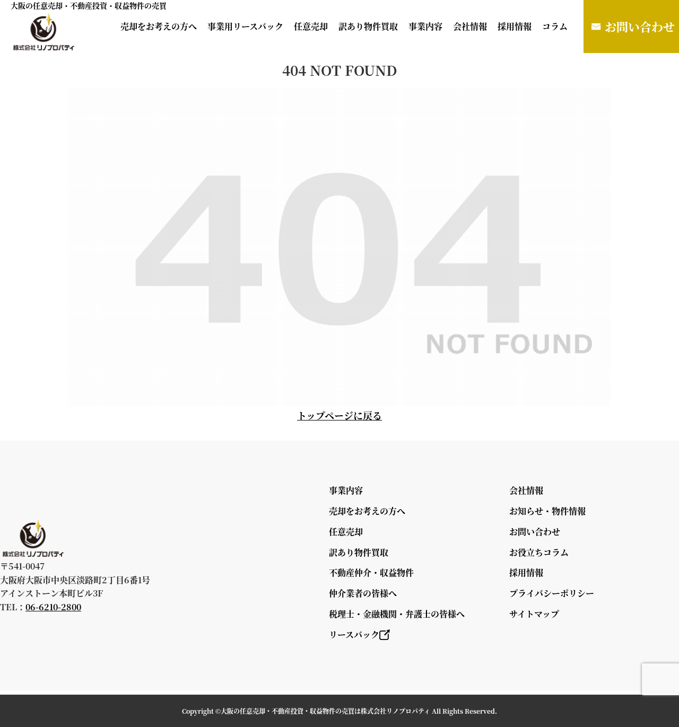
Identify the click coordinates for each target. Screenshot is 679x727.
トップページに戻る (339, 415)
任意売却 (311, 26)
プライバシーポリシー (551, 593)
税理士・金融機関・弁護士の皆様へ (397, 614)
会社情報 (470, 26)
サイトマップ (534, 614)
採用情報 (515, 26)
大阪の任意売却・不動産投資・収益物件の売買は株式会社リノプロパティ (325, 710)
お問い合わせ (640, 26)
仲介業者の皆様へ (363, 593)
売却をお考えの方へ (158, 26)
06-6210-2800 (53, 607)
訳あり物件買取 (368, 26)
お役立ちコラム (539, 552)
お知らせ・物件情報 (547, 511)
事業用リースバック (245, 26)
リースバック (354, 634)
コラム (555, 26)
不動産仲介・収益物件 (371, 572)
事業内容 (425, 26)
